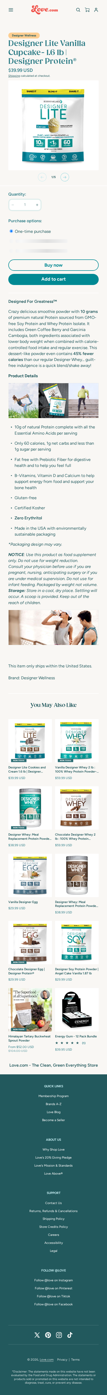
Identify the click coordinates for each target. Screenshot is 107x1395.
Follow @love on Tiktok (53, 1296)
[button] (10, 9)
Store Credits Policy (53, 1227)
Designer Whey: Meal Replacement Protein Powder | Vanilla (30, 837)
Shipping (14, 76)
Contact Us (53, 1203)
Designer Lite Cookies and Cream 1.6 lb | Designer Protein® (27, 770)
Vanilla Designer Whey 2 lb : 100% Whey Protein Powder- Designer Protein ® (76, 770)
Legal (53, 1251)
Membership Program (53, 1096)
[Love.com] (44, 9)
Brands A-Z (54, 1104)
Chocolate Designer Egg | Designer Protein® (26, 971)
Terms (75, 1359)
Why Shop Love (54, 1149)
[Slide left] (42, 177)
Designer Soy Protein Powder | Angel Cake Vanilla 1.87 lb (76, 971)
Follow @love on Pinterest (53, 1288)
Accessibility (53, 1243)
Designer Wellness (24, 35)
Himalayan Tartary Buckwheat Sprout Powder (29, 1038)
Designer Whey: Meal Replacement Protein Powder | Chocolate (77, 904)
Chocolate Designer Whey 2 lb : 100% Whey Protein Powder (75, 837)
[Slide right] (65, 177)
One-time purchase (32, 231)
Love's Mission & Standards (53, 1165)
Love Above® (53, 1173)
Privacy (62, 1359)
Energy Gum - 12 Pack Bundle (76, 1036)
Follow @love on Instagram (53, 1280)
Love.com (47, 1359)
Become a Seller (53, 1120)
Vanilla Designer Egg (23, 902)
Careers (53, 1235)
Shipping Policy (53, 1219)
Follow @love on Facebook (53, 1304)
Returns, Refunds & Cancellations (53, 1211)
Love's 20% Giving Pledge (53, 1157)
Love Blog (54, 1112)
